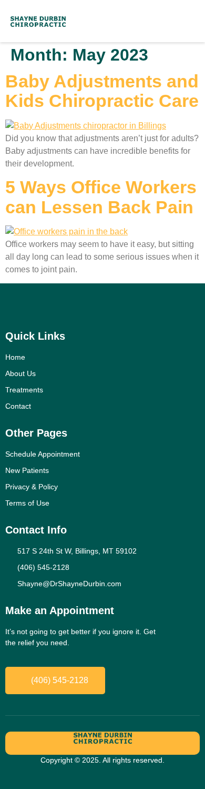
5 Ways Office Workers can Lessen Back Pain (101, 196)
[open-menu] (175, 21)
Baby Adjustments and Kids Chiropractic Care (102, 91)
